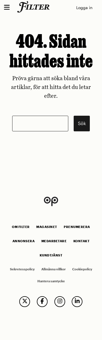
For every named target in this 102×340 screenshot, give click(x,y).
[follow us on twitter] (24, 301)
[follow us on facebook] (42, 301)
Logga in (84, 7)
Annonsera (23, 241)
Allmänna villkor (53, 269)
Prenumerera (77, 227)
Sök (82, 123)
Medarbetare (54, 241)
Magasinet (46, 227)
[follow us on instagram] (59, 301)
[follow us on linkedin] (77, 301)
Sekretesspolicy (22, 269)
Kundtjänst (51, 255)
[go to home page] (34, 7)
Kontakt (81, 241)
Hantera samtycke (51, 281)
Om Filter (21, 227)
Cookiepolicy (82, 269)
